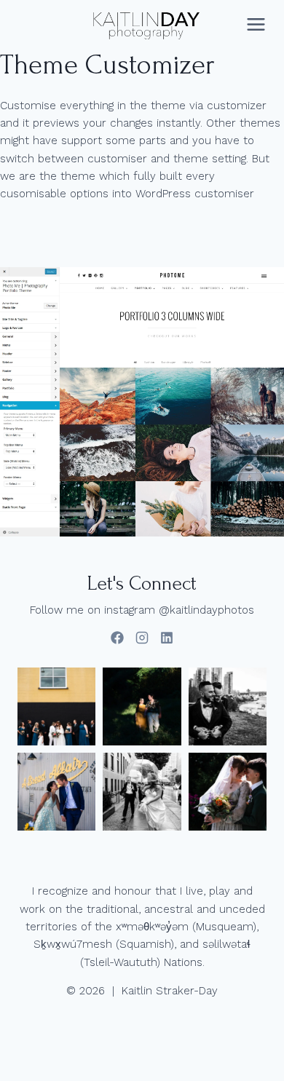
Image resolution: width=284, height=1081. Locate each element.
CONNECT (42, 24)
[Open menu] (255, 24)
